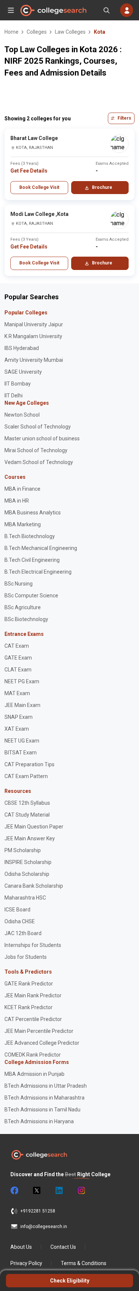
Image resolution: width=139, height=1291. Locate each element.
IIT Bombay (17, 384)
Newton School (22, 415)
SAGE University (23, 372)
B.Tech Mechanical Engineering (40, 548)
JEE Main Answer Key (29, 838)
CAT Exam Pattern (26, 776)
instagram (81, 1191)
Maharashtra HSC (25, 898)
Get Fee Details (28, 171)
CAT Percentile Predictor (33, 1019)
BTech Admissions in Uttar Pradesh (45, 1086)
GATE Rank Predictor (28, 984)
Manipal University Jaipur (33, 324)
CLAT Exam (18, 670)
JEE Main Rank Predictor (33, 995)
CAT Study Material (27, 815)
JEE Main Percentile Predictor (38, 1031)
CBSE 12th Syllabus (27, 803)
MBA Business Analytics (32, 513)
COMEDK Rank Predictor (32, 1055)
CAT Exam (16, 646)
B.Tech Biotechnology (29, 536)
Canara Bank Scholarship (33, 886)
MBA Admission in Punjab (34, 1074)
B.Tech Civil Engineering (32, 560)
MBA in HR (16, 501)
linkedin (58, 1191)
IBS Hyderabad (21, 348)
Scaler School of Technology (37, 427)
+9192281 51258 (37, 1211)
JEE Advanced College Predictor (41, 1043)
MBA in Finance (22, 489)
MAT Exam (17, 693)
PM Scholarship (22, 850)
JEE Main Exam (22, 705)
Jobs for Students (25, 957)
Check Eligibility (69, 1281)
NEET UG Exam (21, 741)
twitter (36, 1191)
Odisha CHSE (19, 921)
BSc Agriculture (22, 607)
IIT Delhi (13, 395)
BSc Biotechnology (26, 619)
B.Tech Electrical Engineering (38, 572)
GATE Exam (18, 658)
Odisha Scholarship (26, 874)
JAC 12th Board (23, 933)
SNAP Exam (18, 717)
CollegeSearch (53, 10)
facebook (14, 1191)
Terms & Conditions (83, 1263)
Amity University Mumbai (33, 360)
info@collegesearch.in (43, 1226)
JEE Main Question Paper (33, 827)
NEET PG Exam (21, 681)
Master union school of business (42, 438)
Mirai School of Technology (35, 450)
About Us (21, 1247)
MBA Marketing (22, 524)
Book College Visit (39, 187)
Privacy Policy (26, 1263)
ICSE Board (17, 910)
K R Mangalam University (33, 336)
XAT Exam (16, 729)
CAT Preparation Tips (29, 764)
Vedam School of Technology (38, 462)
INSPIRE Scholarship (28, 862)
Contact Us (63, 1247)
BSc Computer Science (31, 595)
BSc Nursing (18, 584)
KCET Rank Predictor (28, 1007)
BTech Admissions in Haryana (39, 1121)
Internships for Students (32, 945)
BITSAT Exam (20, 752)
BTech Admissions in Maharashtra (44, 1098)
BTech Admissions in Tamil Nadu (42, 1109)
